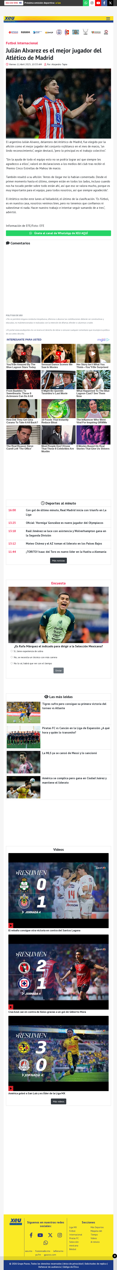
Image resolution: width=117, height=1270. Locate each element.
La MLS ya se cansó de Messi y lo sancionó (69, 753)
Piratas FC (74, 1238)
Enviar (58, 670)
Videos (94, 1238)
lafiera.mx (58, 1250)
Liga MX (73, 1227)
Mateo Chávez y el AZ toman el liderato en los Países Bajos (64, 543)
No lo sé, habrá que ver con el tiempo (33, 663)
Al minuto (95, 1241)
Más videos (58, 1101)
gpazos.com (50, 1254)
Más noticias (58, 560)
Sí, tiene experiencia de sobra (28, 651)
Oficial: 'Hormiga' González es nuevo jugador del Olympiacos (64, 523)
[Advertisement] (58, 281)
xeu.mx (28, 1250)
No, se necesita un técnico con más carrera (35, 657)
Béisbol (72, 1249)
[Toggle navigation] (108, 19)
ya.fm (38, 1254)
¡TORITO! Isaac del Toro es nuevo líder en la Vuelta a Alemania (66, 552)
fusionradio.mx (42, 1250)
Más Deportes (97, 1227)
